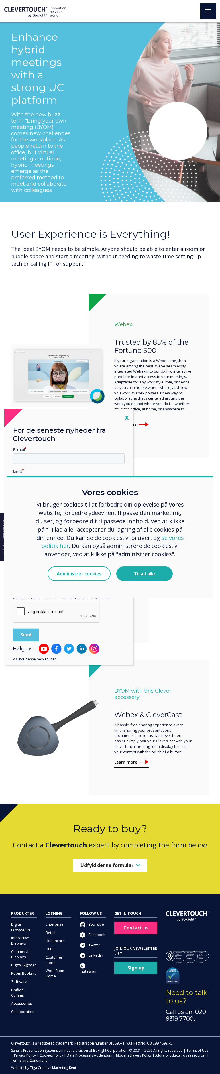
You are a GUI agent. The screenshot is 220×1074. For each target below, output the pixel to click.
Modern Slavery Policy (134, 1055)
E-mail (19, 449)
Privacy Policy (25, 1055)
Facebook (96, 934)
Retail (50, 932)
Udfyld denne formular (106, 865)
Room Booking (23, 973)
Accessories (21, 1003)
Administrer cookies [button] (79, 574)
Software (19, 981)
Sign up (135, 968)
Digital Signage (24, 964)
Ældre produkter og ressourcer (180, 1055)
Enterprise (55, 924)
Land (17, 471)
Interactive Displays (20, 940)
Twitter (94, 944)
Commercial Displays (21, 954)
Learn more (125, 762)
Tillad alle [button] (144, 574)
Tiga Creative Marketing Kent (53, 1067)
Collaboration (23, 1011)
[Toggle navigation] (208, 11)
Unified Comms (17, 992)
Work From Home (55, 973)
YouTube (96, 924)
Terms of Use (197, 1050)
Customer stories (54, 960)
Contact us (135, 927)
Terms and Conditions (29, 1060)
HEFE (50, 948)
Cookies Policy (51, 1055)
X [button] (127, 417)
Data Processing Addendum (89, 1055)
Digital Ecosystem (20, 927)
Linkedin (95, 955)
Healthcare (55, 940)
